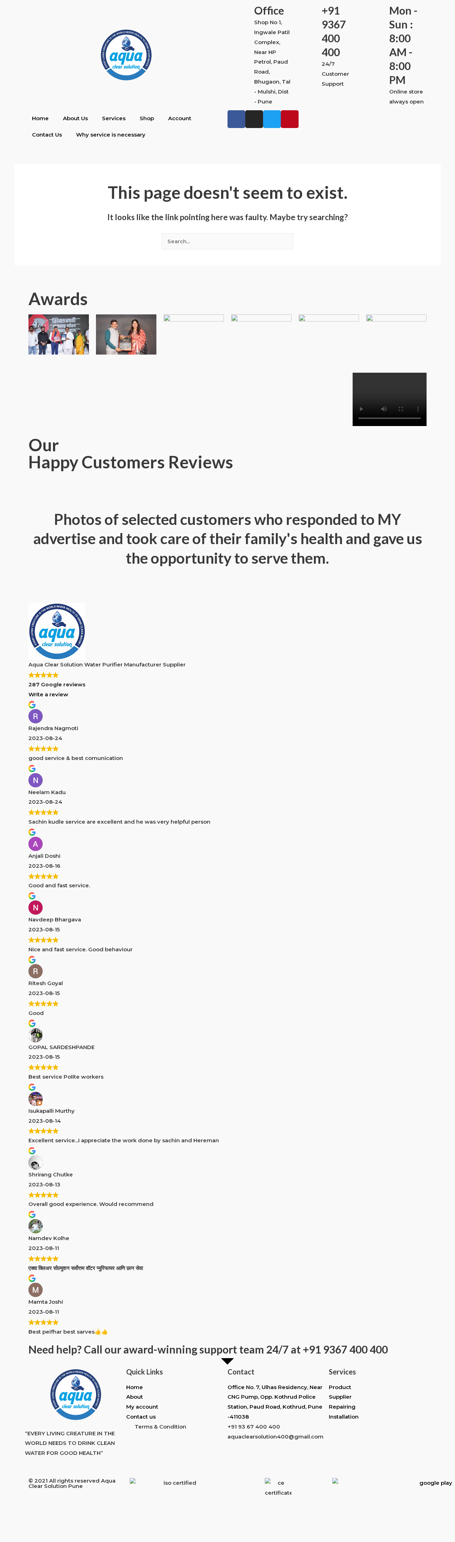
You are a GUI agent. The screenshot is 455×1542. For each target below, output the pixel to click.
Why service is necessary (110, 134)
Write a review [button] (48, 694)
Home (40, 118)
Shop (147, 118)
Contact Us (47, 134)
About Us (75, 118)
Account (179, 118)
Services (113, 118)
